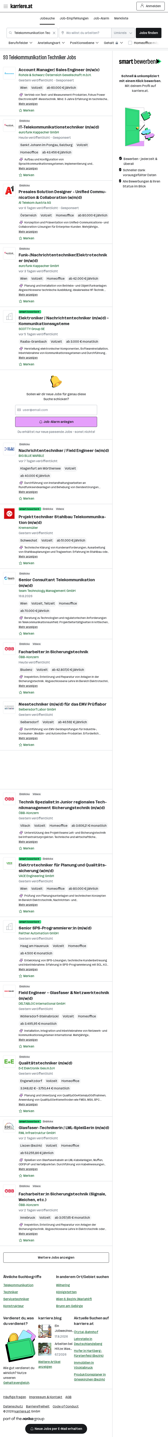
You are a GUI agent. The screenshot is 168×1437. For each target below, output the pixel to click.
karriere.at (84, 1323)
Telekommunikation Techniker (37, 57)
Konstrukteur (13, 1306)
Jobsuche (47, 18)
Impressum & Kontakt (45, 1397)
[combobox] (32, 33)
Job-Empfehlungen (74, 18)
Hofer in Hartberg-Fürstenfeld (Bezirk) (88, 1353)
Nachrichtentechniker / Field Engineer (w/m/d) (64, 450)
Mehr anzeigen (28, 104)
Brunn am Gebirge (69, 1306)
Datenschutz (13, 1406)
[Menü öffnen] (5, 6)
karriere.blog (50, 1318)
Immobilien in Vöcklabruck (84, 1365)
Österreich (28, 215)
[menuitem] (23, 43)
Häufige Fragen (14, 1397)
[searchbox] (56, 410)
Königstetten (66, 1292)
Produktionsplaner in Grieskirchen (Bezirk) (90, 1377)
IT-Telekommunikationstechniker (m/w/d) (59, 127)
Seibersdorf (29, 722)
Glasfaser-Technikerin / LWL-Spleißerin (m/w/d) (64, 1127)
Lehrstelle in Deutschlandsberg (88, 1341)
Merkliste (121, 18)
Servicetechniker (16, 1299)
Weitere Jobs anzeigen (56, 1257)
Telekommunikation (18, 1285)
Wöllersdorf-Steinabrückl (39, 1016)
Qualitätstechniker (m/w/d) (45, 1063)
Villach (25, 826)
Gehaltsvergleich (16, 1383)
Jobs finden (148, 33)
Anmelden (153, 6)
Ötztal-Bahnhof (86, 1332)
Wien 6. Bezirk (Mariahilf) (74, 1299)
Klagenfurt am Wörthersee (40, 468)
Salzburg (66, 145)
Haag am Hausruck (34, 946)
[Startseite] (22, 6)
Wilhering (63, 1285)
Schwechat (28, 540)
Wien (23, 88)
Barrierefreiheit (38, 1406)
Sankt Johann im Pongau (39, 145)
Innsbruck (27, 1218)
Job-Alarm (101, 18)
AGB (68, 1397)
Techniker (10, 1292)
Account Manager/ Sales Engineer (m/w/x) (59, 69)
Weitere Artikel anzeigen (49, 1364)
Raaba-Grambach (33, 341)
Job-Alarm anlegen (58, 422)
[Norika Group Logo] (23, 1419)
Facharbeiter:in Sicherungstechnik (53, 651)
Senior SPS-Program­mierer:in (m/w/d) (55, 928)
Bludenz (26, 670)
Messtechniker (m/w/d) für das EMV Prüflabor (63, 704)
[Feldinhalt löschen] (54, 33)
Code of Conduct (66, 1406)
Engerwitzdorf (31, 1081)
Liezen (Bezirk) (31, 1146)
